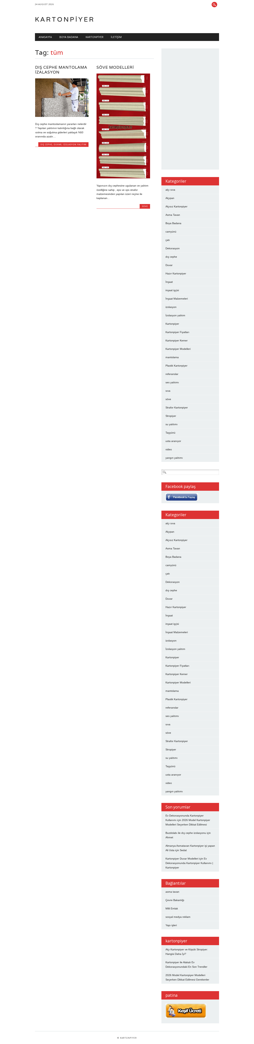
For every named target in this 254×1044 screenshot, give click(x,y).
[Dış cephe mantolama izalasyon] (62, 115)
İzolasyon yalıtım (74, 144)
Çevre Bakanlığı (174, 900)
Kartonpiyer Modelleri (178, 348)
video (168, 449)
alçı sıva (170, 189)
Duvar (58, 144)
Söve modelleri (115, 67)
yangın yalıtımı (174, 457)
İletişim (116, 37)
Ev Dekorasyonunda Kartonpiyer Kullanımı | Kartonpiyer (189, 863)
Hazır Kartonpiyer (175, 273)
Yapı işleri (171, 925)
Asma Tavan (172, 214)
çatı (167, 239)
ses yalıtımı (172, 382)
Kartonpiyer (65, 19)
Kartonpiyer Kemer (176, 340)
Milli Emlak (171, 908)
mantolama (172, 357)
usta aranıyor (173, 441)
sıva (167, 390)
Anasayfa (45, 37)
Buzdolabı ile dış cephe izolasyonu (185, 832)
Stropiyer (170, 415)
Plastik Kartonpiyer (176, 365)
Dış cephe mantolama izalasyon (61, 70)
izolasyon (170, 306)
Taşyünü (170, 432)
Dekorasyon (172, 248)
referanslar (171, 374)
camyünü (170, 231)
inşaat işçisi (172, 290)
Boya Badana (68, 37)
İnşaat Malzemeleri (176, 298)
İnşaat (169, 281)
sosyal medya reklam (177, 916)
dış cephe (46, 144)
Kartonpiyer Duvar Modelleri (181, 858)
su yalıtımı (171, 424)
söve (145, 206)
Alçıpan (169, 198)
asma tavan (172, 891)
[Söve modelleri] (123, 177)
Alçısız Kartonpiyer (176, 206)
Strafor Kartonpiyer (176, 407)
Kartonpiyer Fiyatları (177, 332)
